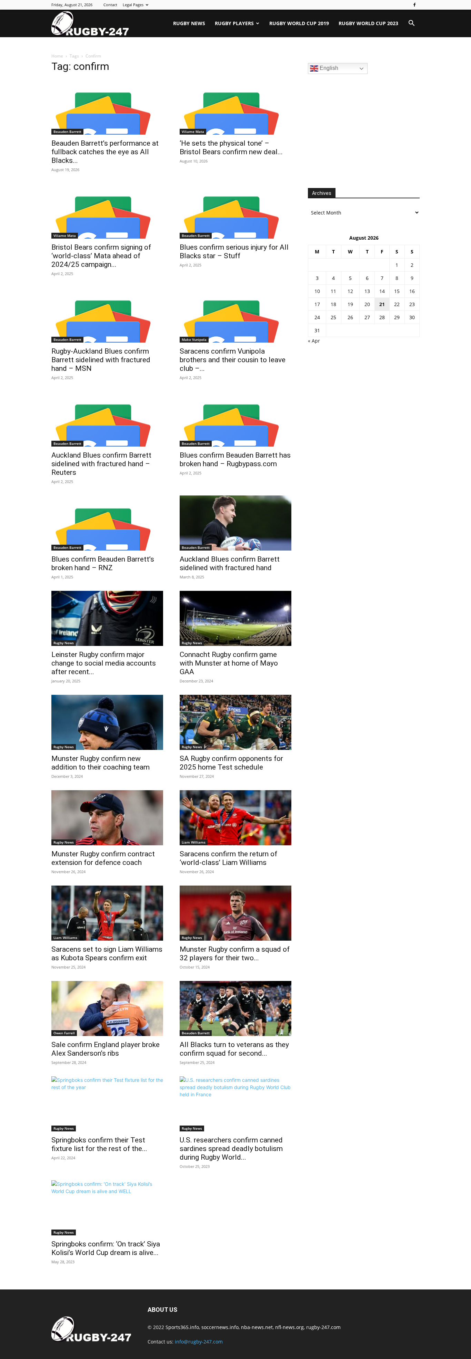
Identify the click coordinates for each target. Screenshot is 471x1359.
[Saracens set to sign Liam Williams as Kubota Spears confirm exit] (107, 913)
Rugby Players (234, 23)
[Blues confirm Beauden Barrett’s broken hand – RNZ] (107, 523)
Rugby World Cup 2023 (368, 23)
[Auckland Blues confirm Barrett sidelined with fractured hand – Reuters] (107, 419)
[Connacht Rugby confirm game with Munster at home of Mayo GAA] (235, 618)
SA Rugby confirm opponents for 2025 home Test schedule (231, 762)
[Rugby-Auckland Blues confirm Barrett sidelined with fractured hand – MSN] (107, 315)
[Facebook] (414, 5)
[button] (411, 24)
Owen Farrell (64, 1033)
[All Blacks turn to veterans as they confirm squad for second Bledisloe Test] (235, 1008)
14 (382, 291)
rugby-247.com (323, 1327)
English (328, 68)
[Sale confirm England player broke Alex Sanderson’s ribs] (107, 1008)
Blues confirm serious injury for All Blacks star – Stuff (234, 251)
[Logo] (90, 23)
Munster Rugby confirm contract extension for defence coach (103, 858)
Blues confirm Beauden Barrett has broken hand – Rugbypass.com (235, 459)
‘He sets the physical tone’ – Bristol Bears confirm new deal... (231, 147)
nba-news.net (257, 1327)
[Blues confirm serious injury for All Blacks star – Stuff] (235, 211)
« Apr (314, 340)
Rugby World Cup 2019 (299, 23)
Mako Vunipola (194, 339)
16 (412, 291)
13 (367, 291)
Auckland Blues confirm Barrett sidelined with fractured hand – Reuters (101, 464)
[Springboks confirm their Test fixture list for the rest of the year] (107, 1103)
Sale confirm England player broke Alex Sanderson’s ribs (105, 1049)
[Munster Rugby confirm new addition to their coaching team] (107, 722)
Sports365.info (182, 1327)
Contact (110, 4)
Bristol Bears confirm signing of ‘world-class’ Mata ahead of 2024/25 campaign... (101, 256)
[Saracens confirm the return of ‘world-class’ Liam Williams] (235, 817)
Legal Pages (133, 4)
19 (350, 304)
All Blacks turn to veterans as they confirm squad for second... (234, 1049)
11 (333, 291)
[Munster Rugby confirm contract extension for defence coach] (107, 817)
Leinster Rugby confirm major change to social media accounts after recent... (103, 663)
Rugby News (189, 23)
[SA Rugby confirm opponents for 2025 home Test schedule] (235, 722)
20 (367, 304)
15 (397, 291)
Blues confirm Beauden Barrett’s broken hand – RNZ (102, 563)
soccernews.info (220, 1327)
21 (382, 304)
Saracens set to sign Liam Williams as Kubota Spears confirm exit (106, 953)
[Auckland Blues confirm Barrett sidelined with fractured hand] (235, 523)
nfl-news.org (289, 1327)
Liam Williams (194, 842)
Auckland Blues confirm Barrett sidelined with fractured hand (230, 563)
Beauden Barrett (67, 131)
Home (57, 56)
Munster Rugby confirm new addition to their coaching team (100, 762)
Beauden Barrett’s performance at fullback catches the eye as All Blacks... (105, 152)
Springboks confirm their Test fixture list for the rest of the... (99, 1144)
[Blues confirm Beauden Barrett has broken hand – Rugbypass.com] (235, 419)
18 (333, 304)
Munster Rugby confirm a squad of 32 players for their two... (235, 953)
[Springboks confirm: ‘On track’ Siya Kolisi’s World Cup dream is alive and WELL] (107, 1207)
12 (350, 291)
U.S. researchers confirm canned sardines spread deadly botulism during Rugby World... (231, 1148)
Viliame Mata (193, 131)
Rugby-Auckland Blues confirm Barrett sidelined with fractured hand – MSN (100, 360)
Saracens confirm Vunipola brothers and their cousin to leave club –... (232, 360)
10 (317, 291)
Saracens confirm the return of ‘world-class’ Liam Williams (228, 858)
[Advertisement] (359, 130)
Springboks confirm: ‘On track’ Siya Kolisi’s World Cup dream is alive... (105, 1248)
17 (317, 304)
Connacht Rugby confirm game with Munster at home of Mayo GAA (229, 663)
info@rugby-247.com (199, 1341)
